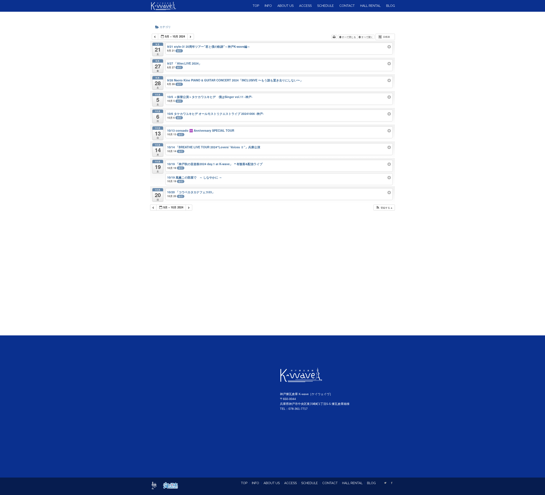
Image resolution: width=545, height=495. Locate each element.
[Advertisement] (272, 278)
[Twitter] (385, 483)
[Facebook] (392, 483)
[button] (384, 208)
